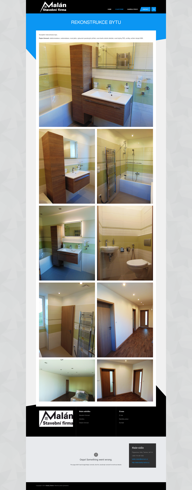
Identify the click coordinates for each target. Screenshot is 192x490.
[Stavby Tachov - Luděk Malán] (53, 7)
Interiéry (81, 419)
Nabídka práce (132, 9)
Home (109, 9)
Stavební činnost (84, 415)
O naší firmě (119, 9)
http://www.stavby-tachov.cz (140, 462)
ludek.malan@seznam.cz (140, 459)
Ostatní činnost (84, 423)
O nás (121, 415)
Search (153, 9)
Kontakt (145, 9)
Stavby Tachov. (50, 485)
